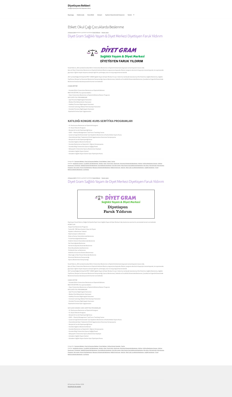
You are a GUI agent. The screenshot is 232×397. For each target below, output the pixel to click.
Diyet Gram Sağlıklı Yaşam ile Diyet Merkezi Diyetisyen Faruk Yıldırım (116, 181)
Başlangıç (71, 15)
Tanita (113, 161)
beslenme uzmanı (78, 163)
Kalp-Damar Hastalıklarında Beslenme (132, 165)
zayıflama (86, 169)
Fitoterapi (77, 165)
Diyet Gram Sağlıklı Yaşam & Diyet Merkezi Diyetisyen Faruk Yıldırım (115, 36)
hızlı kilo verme (116, 165)
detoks (101, 163)
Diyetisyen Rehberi (79, 5)
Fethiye (140, 163)
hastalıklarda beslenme (104, 165)
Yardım (130, 15)
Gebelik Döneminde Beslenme (89, 165)
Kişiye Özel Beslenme (86, 167)
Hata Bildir (90, 15)
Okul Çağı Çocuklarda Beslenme (135, 167)
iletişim (99, 15)
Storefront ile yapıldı (74, 386)
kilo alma (146, 165)
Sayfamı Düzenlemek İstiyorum (115, 15)
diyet (104, 163)
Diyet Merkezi (103, 161)
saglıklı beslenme (149, 167)
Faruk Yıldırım (96, 32)
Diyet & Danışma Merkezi (92, 161)
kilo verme (76, 167)
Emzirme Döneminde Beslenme (128, 163)
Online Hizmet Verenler (113, 346)
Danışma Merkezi (79, 161)
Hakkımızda (80, 15)
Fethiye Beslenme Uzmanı (150, 163)
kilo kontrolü (153, 165)
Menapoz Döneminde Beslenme (101, 167)
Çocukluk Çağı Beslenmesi (91, 163)
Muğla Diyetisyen (115, 167)
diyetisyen (116, 163)
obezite (123, 167)
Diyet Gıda (110, 163)
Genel (109, 161)
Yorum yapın (105, 32)
